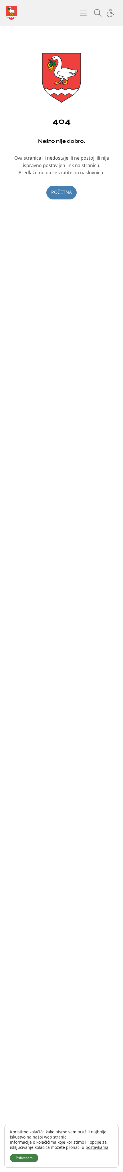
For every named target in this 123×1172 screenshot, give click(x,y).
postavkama (97, 1147)
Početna (61, 192)
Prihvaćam (24, 1157)
